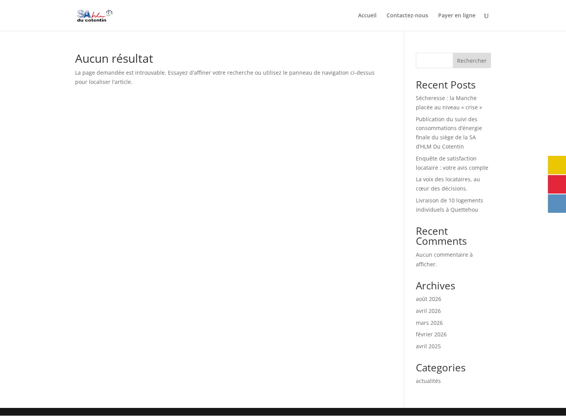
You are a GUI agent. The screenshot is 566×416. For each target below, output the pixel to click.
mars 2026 (429, 322)
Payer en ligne (457, 16)
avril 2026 (428, 310)
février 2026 (431, 334)
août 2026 (428, 298)
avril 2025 (428, 346)
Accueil (367, 16)
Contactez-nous (407, 16)
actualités (428, 380)
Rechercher (472, 60)
